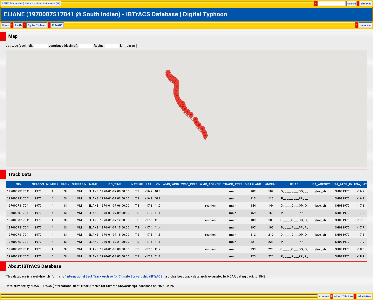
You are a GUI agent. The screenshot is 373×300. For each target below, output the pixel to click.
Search (351, 3)
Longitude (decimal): (64, 45)
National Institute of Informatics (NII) (42, 3)
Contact (324, 296)
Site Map (366, 3)
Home (5, 25)
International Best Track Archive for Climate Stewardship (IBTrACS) (115, 276)
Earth (18, 25)
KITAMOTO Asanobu (12, 3)
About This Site (343, 296)
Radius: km (109, 45)
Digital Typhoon (37, 25)
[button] (184, 109)
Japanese (365, 25)
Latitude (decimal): (20, 45)
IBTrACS (57, 25)
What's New (364, 296)
